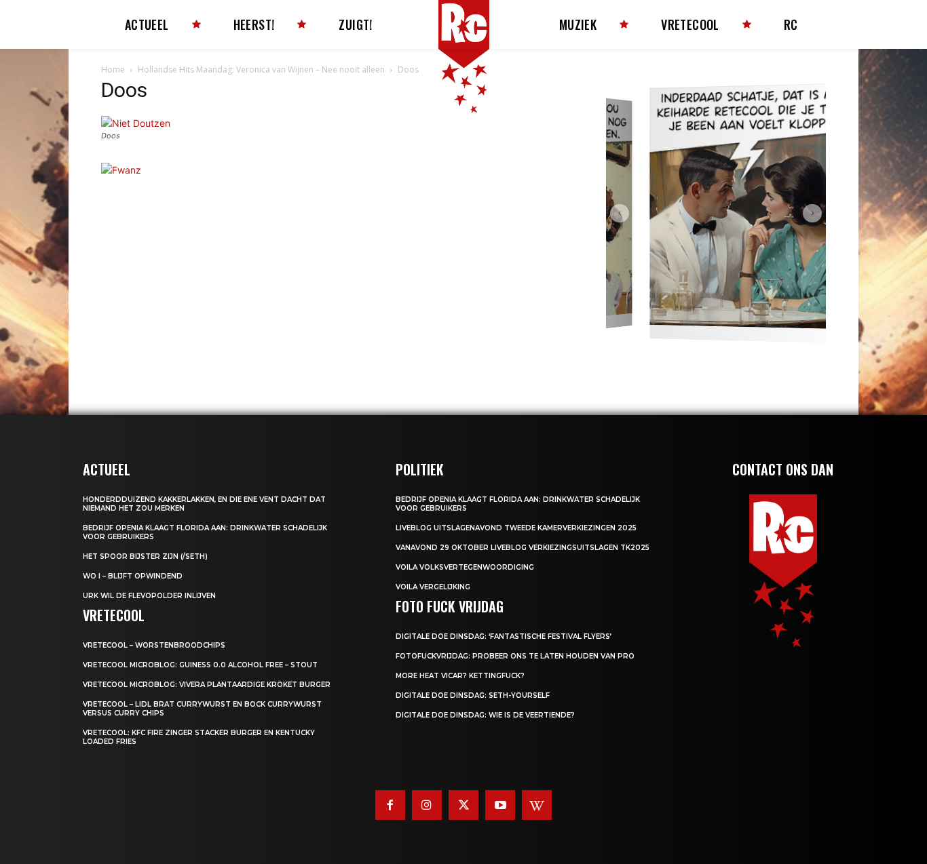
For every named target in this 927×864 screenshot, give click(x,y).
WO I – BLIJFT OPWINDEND (133, 576)
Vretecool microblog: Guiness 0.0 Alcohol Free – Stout (200, 665)
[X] (463, 805)
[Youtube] (500, 805)
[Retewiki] (537, 805)
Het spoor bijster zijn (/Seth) (145, 556)
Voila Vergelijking (433, 587)
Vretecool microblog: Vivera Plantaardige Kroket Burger (206, 684)
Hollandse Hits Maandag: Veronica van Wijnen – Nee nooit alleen (261, 69)
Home (113, 69)
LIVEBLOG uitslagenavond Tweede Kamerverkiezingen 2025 (516, 528)
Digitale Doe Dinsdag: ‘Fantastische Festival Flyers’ (503, 636)
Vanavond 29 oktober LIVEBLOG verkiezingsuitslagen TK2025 (522, 547)
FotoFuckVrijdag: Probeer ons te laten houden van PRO (515, 656)
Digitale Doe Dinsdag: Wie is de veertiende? (485, 715)
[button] (619, 213)
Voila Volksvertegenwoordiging (465, 567)
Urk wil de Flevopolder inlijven (149, 595)
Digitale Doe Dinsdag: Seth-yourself (473, 695)
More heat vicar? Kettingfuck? (460, 675)
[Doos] (135, 123)
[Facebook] (390, 805)
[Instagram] (427, 805)
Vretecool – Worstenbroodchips (154, 645)
